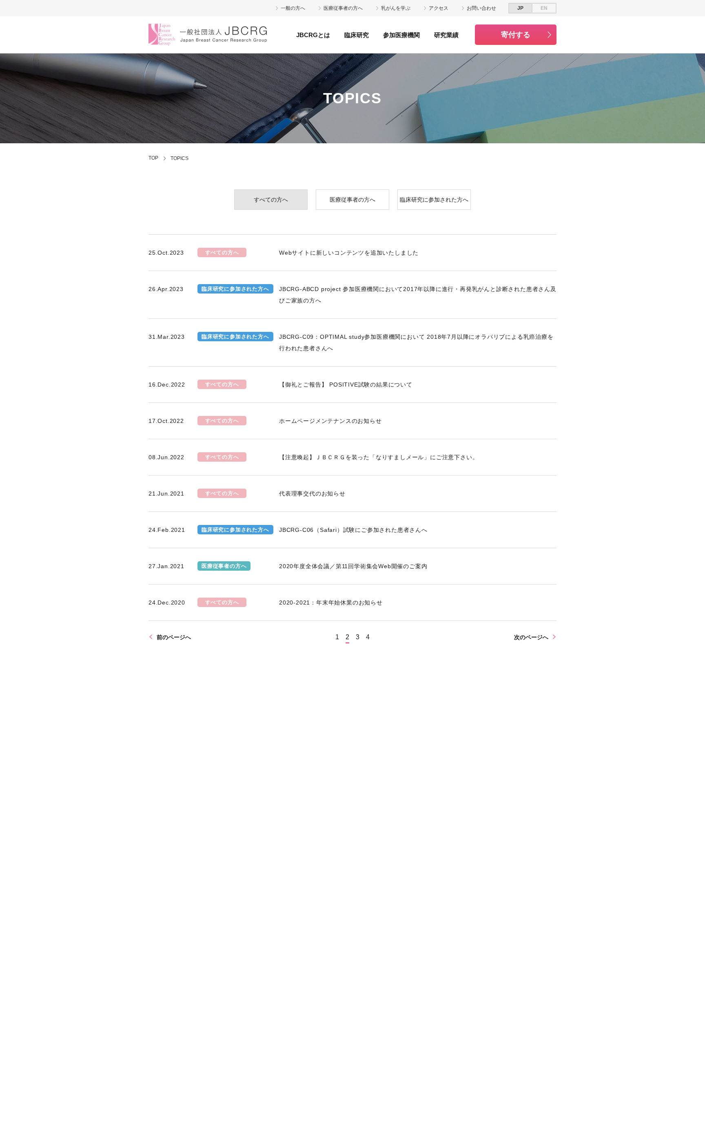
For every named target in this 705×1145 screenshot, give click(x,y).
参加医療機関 (401, 35)
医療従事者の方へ (343, 8)
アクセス (438, 8)
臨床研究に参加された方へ (434, 199)
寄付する (515, 35)
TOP (153, 158)
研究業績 (446, 35)
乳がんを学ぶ (395, 8)
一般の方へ (293, 8)
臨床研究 (356, 35)
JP (520, 8)
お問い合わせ (481, 8)
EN (544, 8)
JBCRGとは (313, 35)
